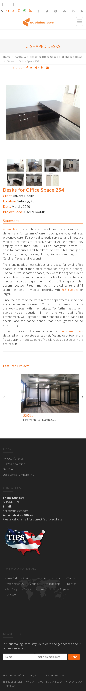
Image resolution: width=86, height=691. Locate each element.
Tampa (71, 578)
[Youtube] (64, 7)
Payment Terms (34, 681)
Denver (71, 584)
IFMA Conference (13, 458)
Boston (27, 578)
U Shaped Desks (72, 57)
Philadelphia (52, 584)
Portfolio (20, 57)
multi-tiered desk (71, 331)
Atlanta (42, 578)
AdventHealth (11, 229)
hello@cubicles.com (16, 511)
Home (7, 57)
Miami (56, 578)
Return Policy (54, 681)
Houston (43, 589)
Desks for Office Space (44, 57)
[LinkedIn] (73, 7)
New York (11, 578)
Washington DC (15, 584)
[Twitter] (47, 7)
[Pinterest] (55, 7)
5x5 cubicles (70, 290)
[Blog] (81, 7)
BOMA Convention (14, 464)
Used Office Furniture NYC (18, 474)
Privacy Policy (73, 681)
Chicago (11, 594)
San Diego (12, 589)
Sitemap (10, 685)
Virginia (34, 584)
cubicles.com (62, 675)
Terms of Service (12, 681)
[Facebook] (38, 7)
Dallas (27, 589)
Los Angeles (62, 589)
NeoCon (8, 469)
